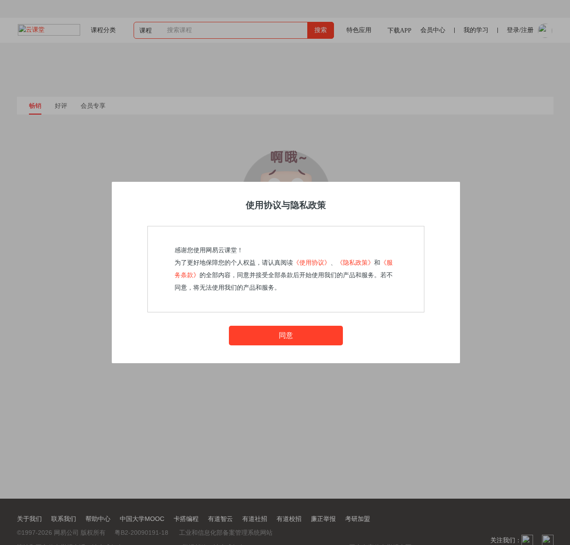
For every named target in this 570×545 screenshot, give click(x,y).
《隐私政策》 (355, 262)
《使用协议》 (311, 262)
